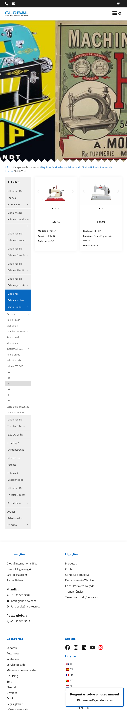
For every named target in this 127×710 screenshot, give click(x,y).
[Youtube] (92, 647)
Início (8, 167)
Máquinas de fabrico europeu (16, 237)
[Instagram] (75, 647)
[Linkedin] (84, 647)
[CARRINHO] (118, 3)
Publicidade (14, 503)
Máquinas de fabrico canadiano (18, 216)
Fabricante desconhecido (15, 476)
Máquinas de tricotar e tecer (16, 423)
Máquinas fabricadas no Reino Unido (60, 167)
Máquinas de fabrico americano (14, 197)
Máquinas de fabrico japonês (16, 282)
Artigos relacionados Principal (14, 518)
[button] (120, 14)
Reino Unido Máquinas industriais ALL (15, 343)
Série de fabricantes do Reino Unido (18, 409)
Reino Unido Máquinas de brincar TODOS (15, 360)
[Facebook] (67, 647)
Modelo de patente (13, 461)
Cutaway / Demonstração (15, 446)
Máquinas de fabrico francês (16, 252)
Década (11, 314)
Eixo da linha (15, 434)
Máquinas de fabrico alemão (16, 267)
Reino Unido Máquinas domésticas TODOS (17, 325)
